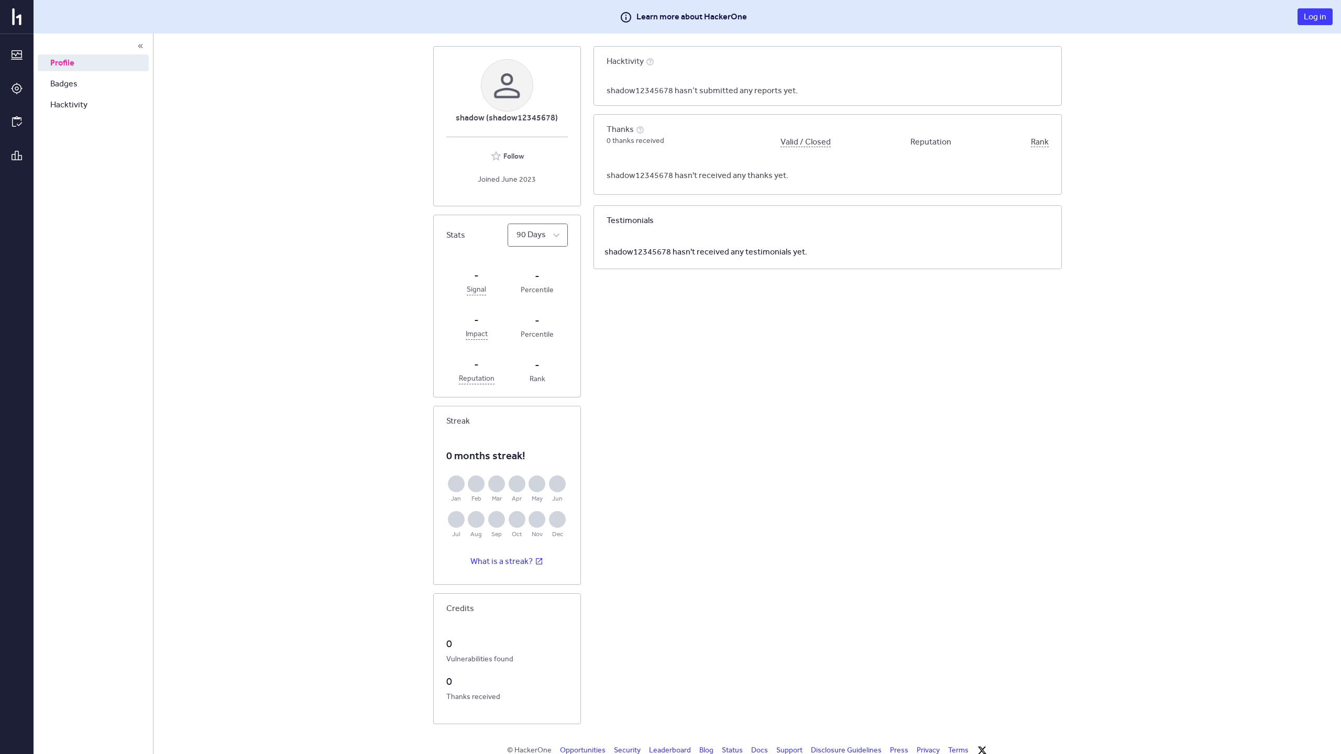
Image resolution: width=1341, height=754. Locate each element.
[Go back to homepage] (16, 16)
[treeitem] (93, 62)
